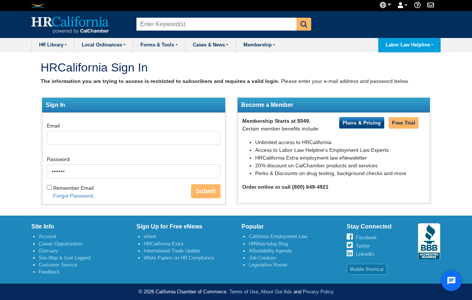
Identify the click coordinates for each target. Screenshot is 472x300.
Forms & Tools (157, 45)
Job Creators (262, 258)
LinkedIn (365, 254)
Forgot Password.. (74, 196)
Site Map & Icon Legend (64, 258)
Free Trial (403, 123)
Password (58, 159)
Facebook (366, 237)
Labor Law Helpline (408, 45)
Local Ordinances (102, 45)
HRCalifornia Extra (163, 244)
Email (53, 126)
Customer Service (58, 265)
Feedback (49, 272)
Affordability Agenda (270, 251)
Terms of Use (243, 291)
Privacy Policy (318, 291)
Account (47, 236)
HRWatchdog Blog (268, 244)
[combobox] (215, 24)
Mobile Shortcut (367, 269)
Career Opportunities (61, 244)
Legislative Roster (268, 265)
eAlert (150, 236)
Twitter (363, 246)
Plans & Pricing (362, 123)
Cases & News (209, 45)
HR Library (51, 45)
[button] (303, 24)
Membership (257, 45)
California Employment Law (278, 236)
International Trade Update (172, 251)
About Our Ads (276, 291)
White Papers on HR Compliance (179, 258)
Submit (206, 191)
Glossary (48, 251)
